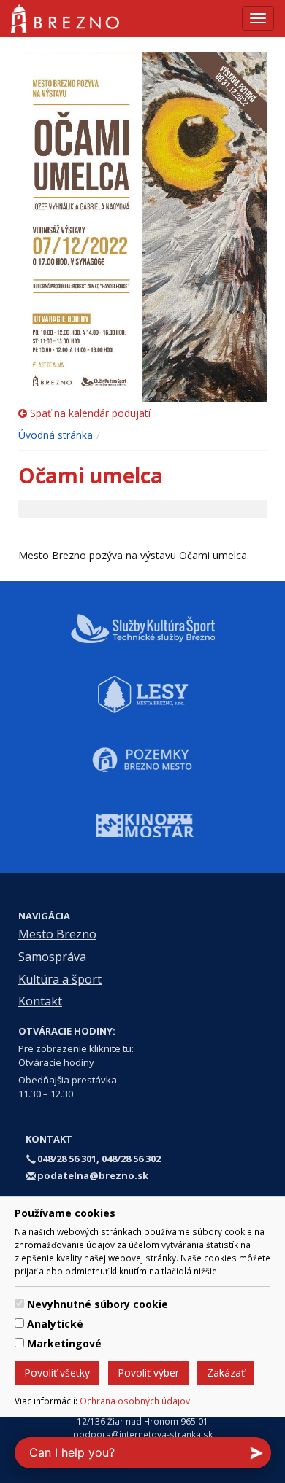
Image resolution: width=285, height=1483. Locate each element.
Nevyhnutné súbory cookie (97, 1304)
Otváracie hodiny (56, 1062)
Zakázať (226, 1372)
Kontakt (40, 1001)
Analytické (55, 1324)
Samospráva (52, 957)
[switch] (19, 1303)
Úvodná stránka (55, 435)
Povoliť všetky (57, 1372)
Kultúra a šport (60, 979)
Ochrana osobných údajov (135, 1400)
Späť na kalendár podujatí (89, 413)
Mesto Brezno (57, 934)
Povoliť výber (148, 1372)
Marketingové (64, 1343)
